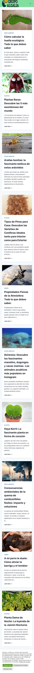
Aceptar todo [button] (7, 665)
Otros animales (9, 156)
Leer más (8, 66)
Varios (6, 288)
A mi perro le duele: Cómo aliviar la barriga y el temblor (16, 562)
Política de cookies (24, 662)
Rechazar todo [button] (8, 669)
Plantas (7, 96)
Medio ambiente (9, 33)
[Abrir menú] (30, 3)
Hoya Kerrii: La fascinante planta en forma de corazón (16, 432)
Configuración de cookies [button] (20, 665)
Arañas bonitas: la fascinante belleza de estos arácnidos (17, 164)
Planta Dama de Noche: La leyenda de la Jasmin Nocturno (17, 621)
